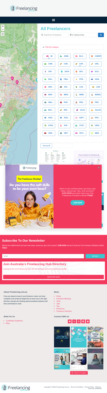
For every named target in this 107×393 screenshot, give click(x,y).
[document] (53, 196)
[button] (99, 167)
